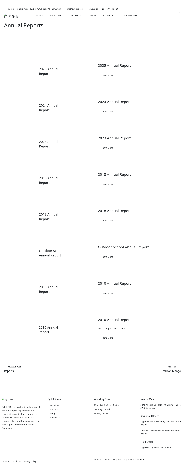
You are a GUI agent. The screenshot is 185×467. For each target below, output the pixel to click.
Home (39, 15)
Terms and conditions (11, 461)
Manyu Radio (131, 15)
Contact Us (109, 15)
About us (54, 405)
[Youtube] (179, 8)
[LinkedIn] (168, 8)
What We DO (75, 15)
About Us (55, 15)
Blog (93, 15)
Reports (54, 409)
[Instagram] (174, 8)
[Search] (165, 15)
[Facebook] (157, 8)
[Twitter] (162, 8)
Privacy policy (30, 461)
